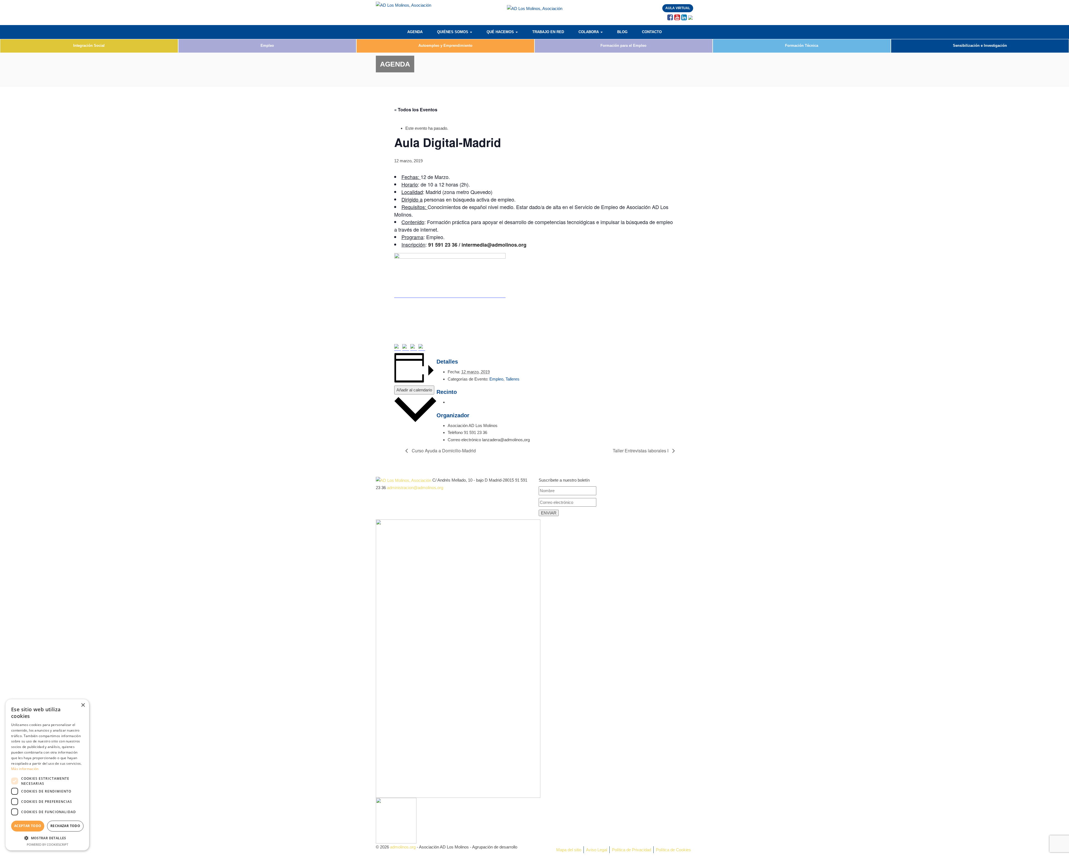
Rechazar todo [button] (65, 825)
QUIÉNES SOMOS (453, 32)
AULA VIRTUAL (677, 8)
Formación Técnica (801, 45)
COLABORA (589, 32)
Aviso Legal (596, 849)
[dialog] (47, 774)
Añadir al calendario (414, 389)
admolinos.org (403, 847)
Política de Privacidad (631, 849)
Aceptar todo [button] (27, 825)
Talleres (512, 379)
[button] (47, 838)
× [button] (83, 705)
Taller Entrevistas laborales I (641, 450)
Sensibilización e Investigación (980, 45)
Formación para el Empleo (623, 45)
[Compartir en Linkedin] (413, 347)
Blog (622, 32)
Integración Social (89, 45)
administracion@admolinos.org (415, 487)
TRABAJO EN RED (548, 32)
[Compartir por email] (421, 347)
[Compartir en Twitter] (405, 347)
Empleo (267, 45)
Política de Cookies (673, 849)
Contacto (652, 32)
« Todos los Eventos (415, 109)
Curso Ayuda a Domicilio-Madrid (443, 450)
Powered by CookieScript (47, 844)
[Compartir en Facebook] (397, 347)
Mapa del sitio (568, 849)
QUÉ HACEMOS (501, 32)
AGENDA (415, 32)
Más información (25, 768)
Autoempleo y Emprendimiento (445, 45)
